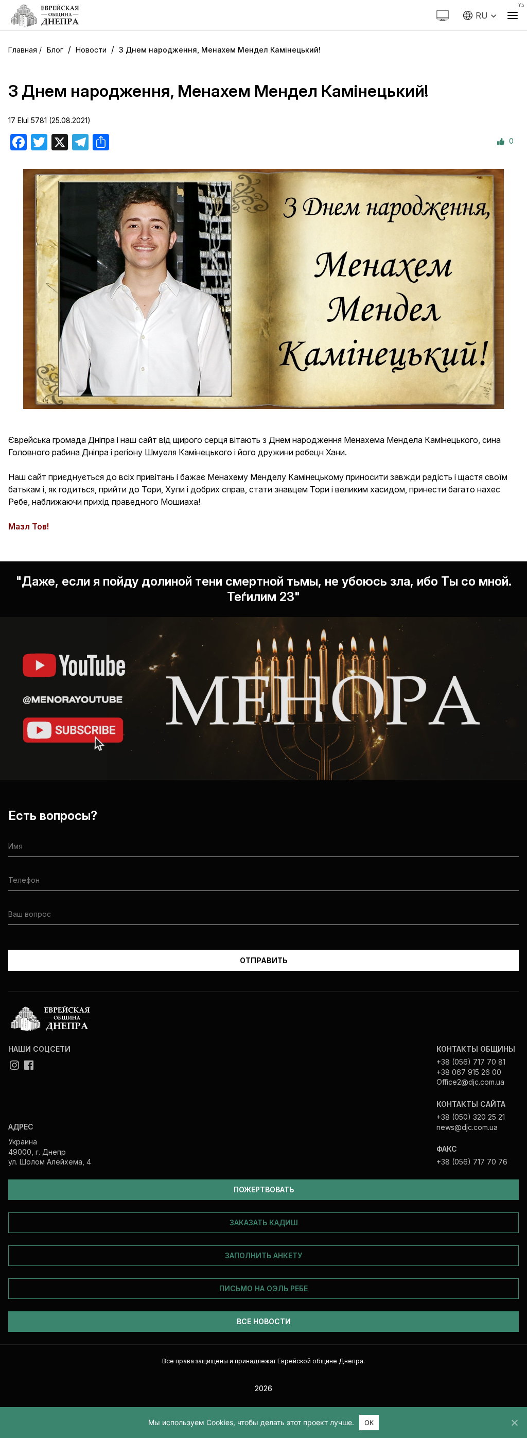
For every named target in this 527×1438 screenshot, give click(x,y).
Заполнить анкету (263, 1255)
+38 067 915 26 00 (468, 1072)
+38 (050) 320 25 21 (470, 1116)
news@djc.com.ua (467, 1127)
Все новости (264, 1321)
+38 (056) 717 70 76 (471, 1161)
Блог (55, 49)
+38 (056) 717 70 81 (470, 1061)
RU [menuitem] (481, 15)
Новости (91, 49)
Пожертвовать (264, 1189)
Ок (369, 1422)
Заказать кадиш (264, 1222)
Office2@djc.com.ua (470, 1081)
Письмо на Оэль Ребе (263, 1288)
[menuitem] (480, 15)
